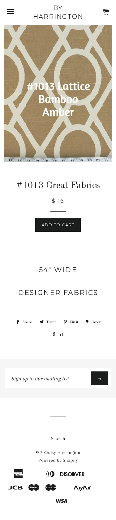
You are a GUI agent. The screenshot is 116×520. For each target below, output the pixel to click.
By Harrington (58, 12)
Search (58, 438)
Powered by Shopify (58, 460)
